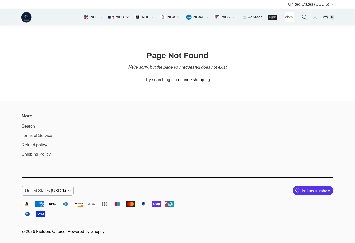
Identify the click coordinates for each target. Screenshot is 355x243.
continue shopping (193, 79)
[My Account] (315, 17)
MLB (120, 17)
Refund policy (34, 145)
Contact (255, 17)
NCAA (198, 17)
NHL (145, 17)
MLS (225, 17)
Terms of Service (37, 135)
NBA (171, 17)
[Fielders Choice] (47, 17)
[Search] (304, 17)
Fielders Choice (50, 231)
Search (28, 126)
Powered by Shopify (86, 231)
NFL (94, 17)
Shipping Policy (36, 154)
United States (308, 4)
